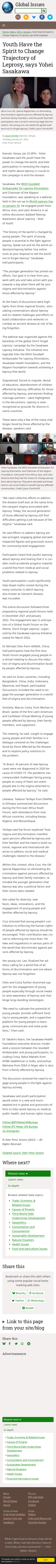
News (12, 32)
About (6, 1505)
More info (16, 1561)
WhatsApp (37, 1300)
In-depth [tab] (13, 1185)
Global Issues (30, 4)
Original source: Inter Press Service (23, 1153)
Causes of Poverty (23, 1209)
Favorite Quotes (37, 1522)
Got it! (46, 1560)
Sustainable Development (28, 1235)
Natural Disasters (23, 1240)
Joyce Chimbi (12, 135)
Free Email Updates (14, 1514)
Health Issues (20, 1244)
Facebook (37, 1293)
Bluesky (20, 1293)
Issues (7, 1497)
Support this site (12, 1518)
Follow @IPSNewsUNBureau (20, 1122)
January (26, 32)
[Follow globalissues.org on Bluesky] (34, 17)
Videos (32, 1514)
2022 (19, 32)
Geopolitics (19, 1222)
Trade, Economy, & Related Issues (26, 1437)
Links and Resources (39, 1518)
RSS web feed (35, 1497)
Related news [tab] (17, 1173)
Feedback (8, 1522)
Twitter (19, 1300)
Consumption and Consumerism (25, 1460)
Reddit (29, 1308)
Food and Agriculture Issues (29, 1248)
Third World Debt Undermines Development (24, 1448)
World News (10, 1501)
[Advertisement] (28, 1384)
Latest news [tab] (15, 1179)
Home (5, 32)
